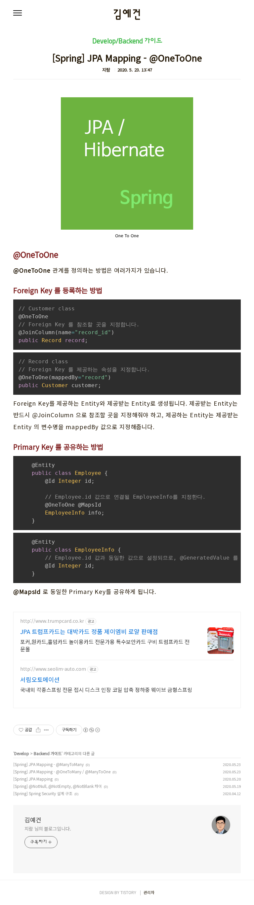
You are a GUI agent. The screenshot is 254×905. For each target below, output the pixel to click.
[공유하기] (38, 730)
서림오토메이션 (40, 679)
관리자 (149, 892)
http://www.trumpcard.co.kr (52, 621)
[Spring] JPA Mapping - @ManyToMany (48, 764)
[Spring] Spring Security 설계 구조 (42, 793)
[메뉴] (17, 13)
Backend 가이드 (48, 753)
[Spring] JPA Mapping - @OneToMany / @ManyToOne (61, 771)
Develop (21, 753)
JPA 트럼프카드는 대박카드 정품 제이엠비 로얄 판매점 (89, 631)
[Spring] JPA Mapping (33, 779)
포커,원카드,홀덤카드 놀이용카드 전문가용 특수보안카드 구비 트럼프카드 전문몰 (105, 645)
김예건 (127, 14)
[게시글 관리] (46, 730)
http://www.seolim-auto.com (53, 669)
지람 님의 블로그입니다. (47, 828)
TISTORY (128, 892)
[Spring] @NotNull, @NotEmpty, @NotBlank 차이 (57, 786)
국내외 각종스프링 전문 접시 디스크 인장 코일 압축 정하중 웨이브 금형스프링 (106, 690)
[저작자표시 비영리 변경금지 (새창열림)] (91, 730)
